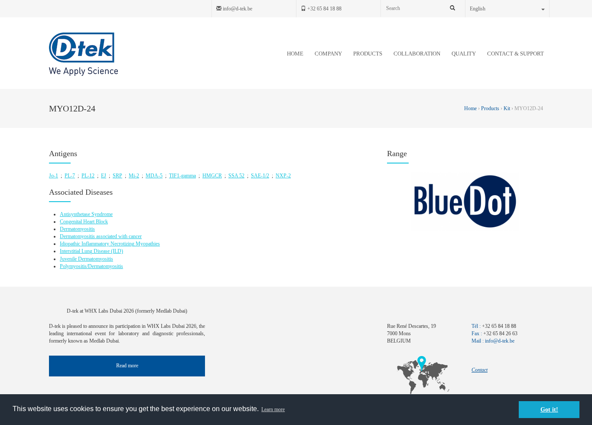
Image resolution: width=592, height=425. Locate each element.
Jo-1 (53, 176)
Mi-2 (134, 176)
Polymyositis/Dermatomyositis (91, 266)
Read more (127, 366)
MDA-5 (154, 176)
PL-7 (70, 176)
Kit (507, 108)
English (477, 9)
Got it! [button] (549, 409)
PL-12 (87, 176)
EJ (103, 176)
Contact (480, 370)
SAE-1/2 (260, 176)
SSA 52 (236, 176)
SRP (117, 176)
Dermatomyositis (77, 229)
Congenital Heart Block (84, 222)
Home (471, 108)
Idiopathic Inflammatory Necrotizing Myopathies (110, 244)
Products (490, 108)
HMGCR (212, 176)
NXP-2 (283, 176)
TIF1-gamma (182, 176)
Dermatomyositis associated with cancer (101, 236)
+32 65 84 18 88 (324, 9)
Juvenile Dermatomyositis (86, 259)
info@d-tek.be (236, 9)
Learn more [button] (273, 409)
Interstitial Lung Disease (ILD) (91, 251)
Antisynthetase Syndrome (86, 214)
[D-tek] (83, 54)
